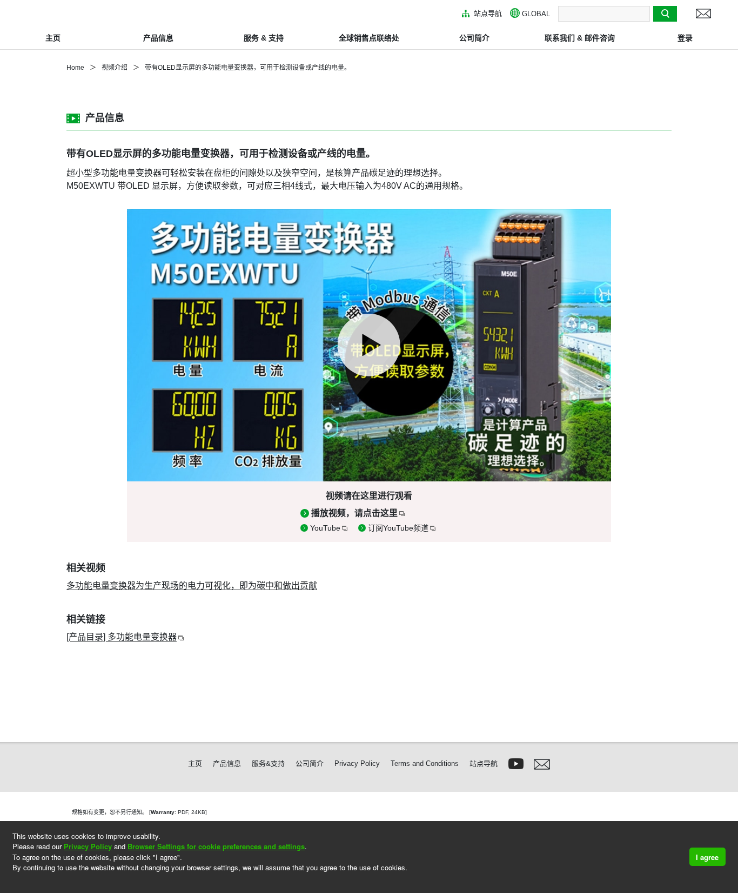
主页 (53, 38)
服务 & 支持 (264, 38)
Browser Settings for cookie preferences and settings (216, 846)
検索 (665, 13)
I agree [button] (707, 857)
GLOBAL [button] (536, 14)
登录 (685, 38)
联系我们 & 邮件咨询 (580, 38)
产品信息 (158, 38)
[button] (13, 882)
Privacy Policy (88, 846)
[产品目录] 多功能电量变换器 (121, 636)
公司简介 (474, 38)
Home (75, 67)
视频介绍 (115, 67)
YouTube (325, 528)
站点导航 (487, 13)
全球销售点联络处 (369, 38)
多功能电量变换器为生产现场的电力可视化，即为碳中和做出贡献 (191, 585)
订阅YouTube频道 (398, 528)
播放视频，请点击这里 (354, 513)
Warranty (163, 812)
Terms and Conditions (425, 763)
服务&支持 (268, 763)
